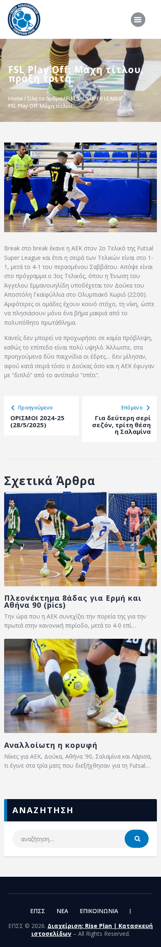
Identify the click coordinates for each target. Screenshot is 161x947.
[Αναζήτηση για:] (80, 839)
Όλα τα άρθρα (44, 98)
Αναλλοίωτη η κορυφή (50, 745)
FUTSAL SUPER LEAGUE (94, 98)
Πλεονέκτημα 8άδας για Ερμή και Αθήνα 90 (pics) (73, 602)
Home (15, 98)
